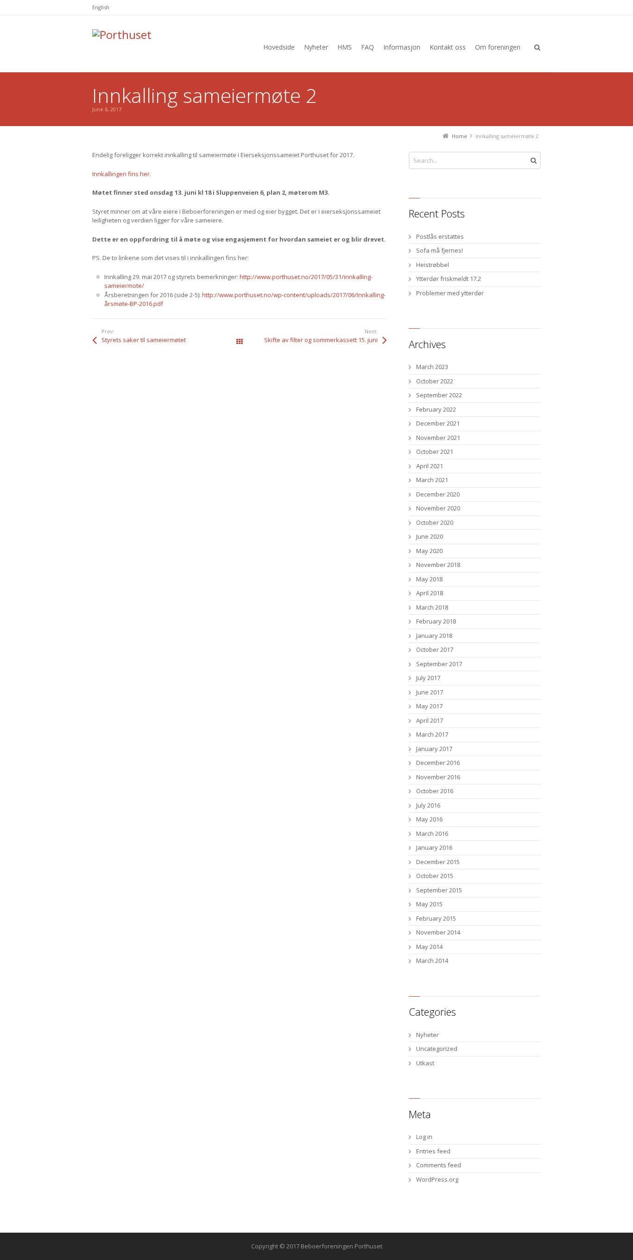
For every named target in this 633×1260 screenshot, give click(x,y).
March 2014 (432, 960)
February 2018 (436, 621)
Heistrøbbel (432, 265)
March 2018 (432, 607)
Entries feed (433, 1151)
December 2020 (438, 494)
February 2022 (436, 409)
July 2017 (428, 678)
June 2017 (429, 692)
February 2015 (436, 918)
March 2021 (432, 480)
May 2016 (429, 819)
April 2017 (429, 720)
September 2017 (439, 664)
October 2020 (434, 522)
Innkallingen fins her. (121, 174)
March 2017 (432, 734)
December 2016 (438, 762)
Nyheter (427, 1035)
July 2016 (428, 805)
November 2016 (438, 777)
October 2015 (434, 876)
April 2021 (429, 466)
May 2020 (429, 551)
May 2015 (429, 904)
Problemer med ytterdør (450, 293)
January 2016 (434, 847)
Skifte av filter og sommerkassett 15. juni (321, 340)
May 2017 (429, 706)
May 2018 (429, 579)
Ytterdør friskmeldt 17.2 (448, 278)
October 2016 (434, 791)
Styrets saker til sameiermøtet (143, 340)
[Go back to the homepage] (161, 46)
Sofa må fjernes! (439, 250)
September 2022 (439, 395)
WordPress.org (437, 1179)
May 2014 (429, 946)
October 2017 (434, 649)
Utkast (425, 1063)
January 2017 (434, 749)
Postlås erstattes (440, 236)
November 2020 (438, 508)
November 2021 (438, 437)
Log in (424, 1137)
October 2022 (434, 381)
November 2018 (438, 564)
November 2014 (438, 932)
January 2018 (434, 635)
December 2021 (438, 423)
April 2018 (429, 593)
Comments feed (438, 1165)
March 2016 (432, 833)
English (100, 7)
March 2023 (432, 367)
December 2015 (438, 862)
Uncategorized (436, 1048)
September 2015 (439, 890)
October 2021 (434, 451)
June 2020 (429, 536)
